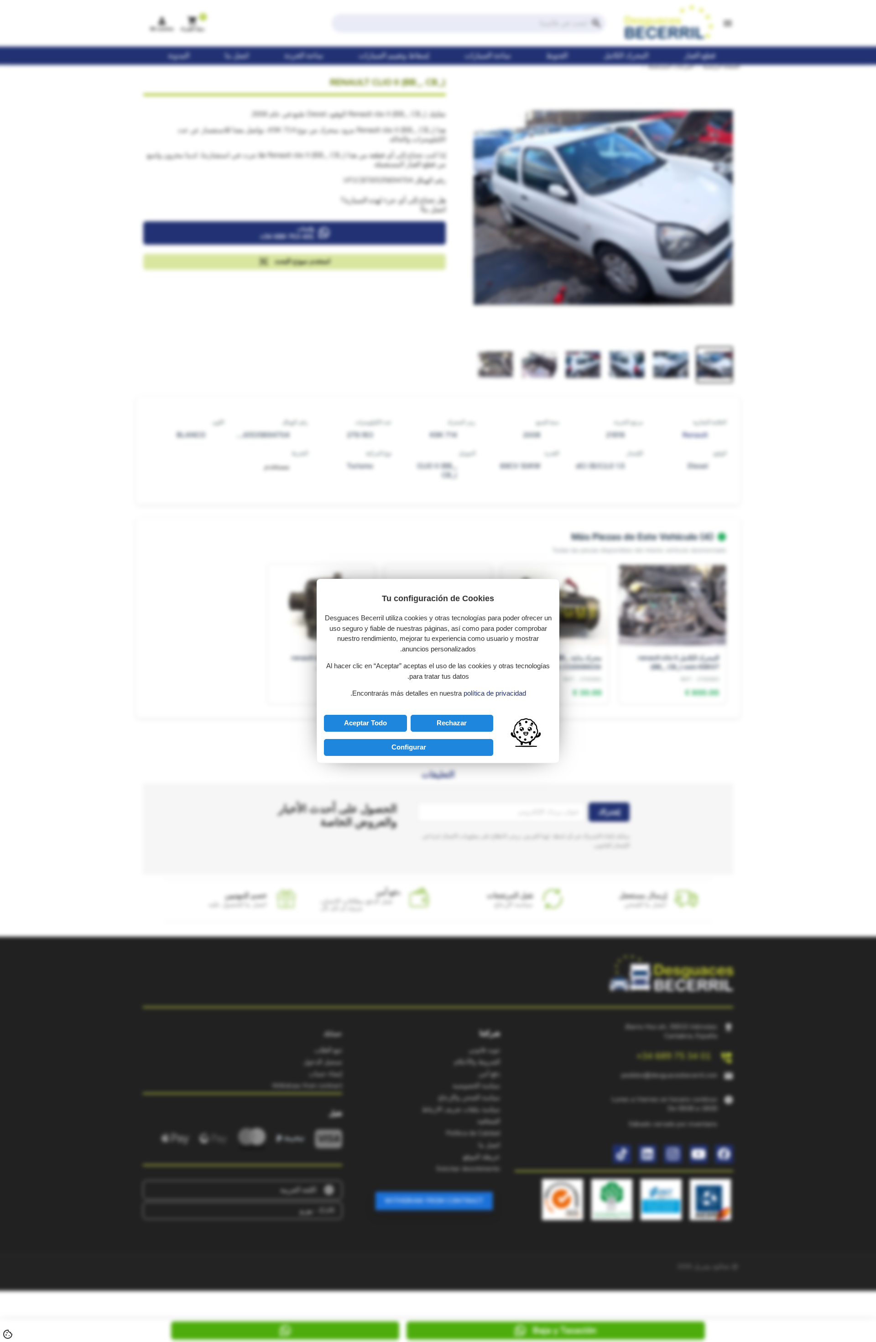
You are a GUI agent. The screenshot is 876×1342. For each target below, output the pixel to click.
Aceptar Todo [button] (365, 723)
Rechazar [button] (452, 723)
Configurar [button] (408, 747)
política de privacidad (495, 693)
